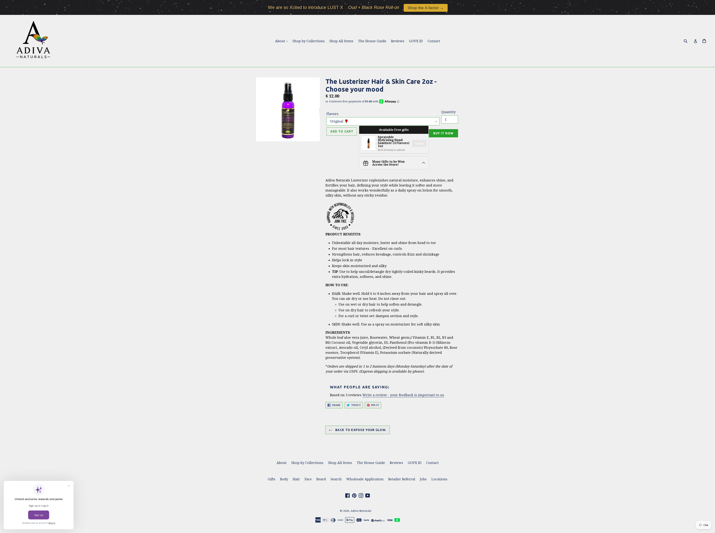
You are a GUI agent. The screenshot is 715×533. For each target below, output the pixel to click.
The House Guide (372, 41)
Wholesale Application (365, 479)
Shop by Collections (309, 41)
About (280, 41)
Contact (434, 41)
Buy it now (443, 133)
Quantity (448, 112)
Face (308, 479)
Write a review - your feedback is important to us (403, 395)
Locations (439, 479)
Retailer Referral (401, 479)
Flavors (332, 114)
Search (336, 479)
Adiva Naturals (361, 511)
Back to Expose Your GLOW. (360, 430)
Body (284, 479)
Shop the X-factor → (426, 8)
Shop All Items (341, 41)
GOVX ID (416, 41)
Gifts (271, 479)
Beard (321, 479)
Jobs (423, 479)
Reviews (397, 41)
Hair (296, 479)
